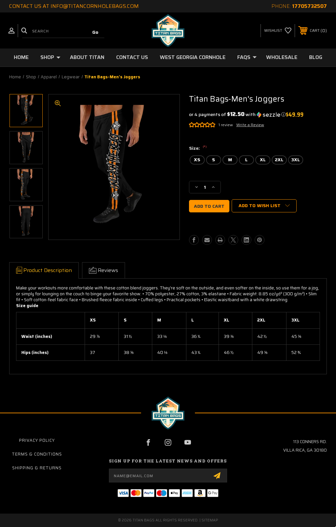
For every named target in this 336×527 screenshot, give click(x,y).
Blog (315, 57)
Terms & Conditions (37, 454)
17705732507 (309, 6)
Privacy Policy (37, 440)
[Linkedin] (246, 240)
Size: (198, 148)
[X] (233, 240)
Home (21, 57)
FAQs (243, 57)
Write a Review (250, 125)
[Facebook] (194, 240)
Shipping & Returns (37, 467)
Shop (47, 57)
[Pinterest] (259, 240)
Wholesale (281, 57)
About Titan (87, 57)
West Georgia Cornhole (192, 57)
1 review (226, 125)
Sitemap (209, 520)
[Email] (207, 240)
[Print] (220, 240)
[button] (237, 114)
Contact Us (132, 57)
